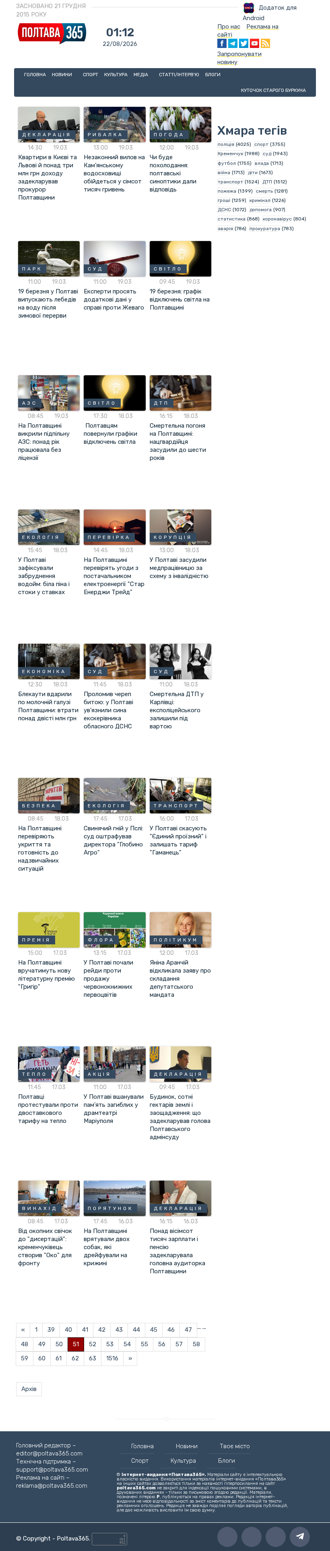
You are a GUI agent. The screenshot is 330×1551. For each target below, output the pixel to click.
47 (188, 1329)
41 (85, 1329)
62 (75, 1358)
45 (153, 1329)
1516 (112, 1358)
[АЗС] (49, 392)
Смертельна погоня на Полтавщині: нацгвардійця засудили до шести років (178, 442)
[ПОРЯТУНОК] (114, 1198)
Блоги (213, 74)
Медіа (141, 74)
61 (59, 1358)
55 (144, 1344)
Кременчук (230, 153)
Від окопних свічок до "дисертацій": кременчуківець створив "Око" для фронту (45, 1247)
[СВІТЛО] (180, 258)
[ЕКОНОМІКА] (49, 661)
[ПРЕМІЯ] (49, 929)
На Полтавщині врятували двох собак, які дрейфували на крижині (107, 1247)
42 (101, 1329)
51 (76, 1344)
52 (92, 1344)
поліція (226, 144)
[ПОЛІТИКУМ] (180, 929)
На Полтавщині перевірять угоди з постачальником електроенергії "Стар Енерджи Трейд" (114, 576)
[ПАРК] (49, 258)
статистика (231, 219)
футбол (227, 163)
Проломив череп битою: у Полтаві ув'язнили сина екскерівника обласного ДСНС (108, 710)
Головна (35, 74)
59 (24, 1358)
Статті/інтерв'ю (179, 74)
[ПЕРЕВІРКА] (114, 526)
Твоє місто (235, 1446)
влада (262, 163)
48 (24, 1344)
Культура (116, 74)
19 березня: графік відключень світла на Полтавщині (180, 299)
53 (109, 1344)
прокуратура (265, 228)
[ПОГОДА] (180, 124)
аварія (225, 228)
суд (267, 153)
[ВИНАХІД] (49, 1198)
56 (161, 1344)
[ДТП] (180, 392)
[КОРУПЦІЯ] (180, 526)
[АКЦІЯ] (114, 1063)
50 (59, 1344)
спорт (261, 144)
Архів (29, 1389)
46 (171, 1329)
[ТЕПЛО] (49, 1063)
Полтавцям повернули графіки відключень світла (111, 433)
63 (92, 1358)
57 (179, 1344)
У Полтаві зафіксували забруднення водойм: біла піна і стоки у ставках (44, 576)
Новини (62, 74)
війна (224, 172)
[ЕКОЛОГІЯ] (49, 526)
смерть (264, 191)
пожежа (227, 191)
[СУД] (114, 258)
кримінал (260, 200)
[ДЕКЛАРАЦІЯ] (49, 124)
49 (41, 1344)
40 (68, 1329)
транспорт (230, 182)
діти (253, 172)
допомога (261, 209)
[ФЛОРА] (114, 929)
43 (119, 1329)
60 (41, 1358)
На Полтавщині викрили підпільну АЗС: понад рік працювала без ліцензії (44, 442)
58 (196, 1344)
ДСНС (224, 209)
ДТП (267, 182)
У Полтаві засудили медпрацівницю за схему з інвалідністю (179, 568)
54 (127, 1344)
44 (136, 1329)
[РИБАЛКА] (114, 124)
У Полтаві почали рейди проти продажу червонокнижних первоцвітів (108, 978)
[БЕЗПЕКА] (49, 795)
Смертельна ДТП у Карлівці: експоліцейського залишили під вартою (177, 710)
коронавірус (277, 219)
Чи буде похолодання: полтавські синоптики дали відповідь (173, 173)
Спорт (90, 74)
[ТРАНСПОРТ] (180, 795)
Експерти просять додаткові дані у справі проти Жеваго (114, 299)
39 (51, 1329)
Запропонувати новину (239, 58)
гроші (224, 200)
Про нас (228, 26)
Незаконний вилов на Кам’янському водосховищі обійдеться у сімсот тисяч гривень (114, 173)
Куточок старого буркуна (273, 90)
